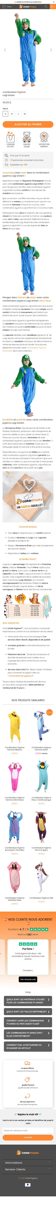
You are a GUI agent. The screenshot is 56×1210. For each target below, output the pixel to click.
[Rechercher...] (47, 6)
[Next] (51, 50)
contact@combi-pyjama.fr (21, 676)
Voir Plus (28, 964)
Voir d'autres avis (28, 979)
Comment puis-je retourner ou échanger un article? (24, 1046)
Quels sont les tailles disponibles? (27, 1011)
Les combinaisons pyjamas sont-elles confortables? (25, 1034)
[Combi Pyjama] (28, 6)
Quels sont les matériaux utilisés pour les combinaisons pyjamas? (26, 1001)
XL (25, 114)
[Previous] (5, 50)
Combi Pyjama (31, 1178)
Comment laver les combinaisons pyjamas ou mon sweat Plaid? (25, 1022)
